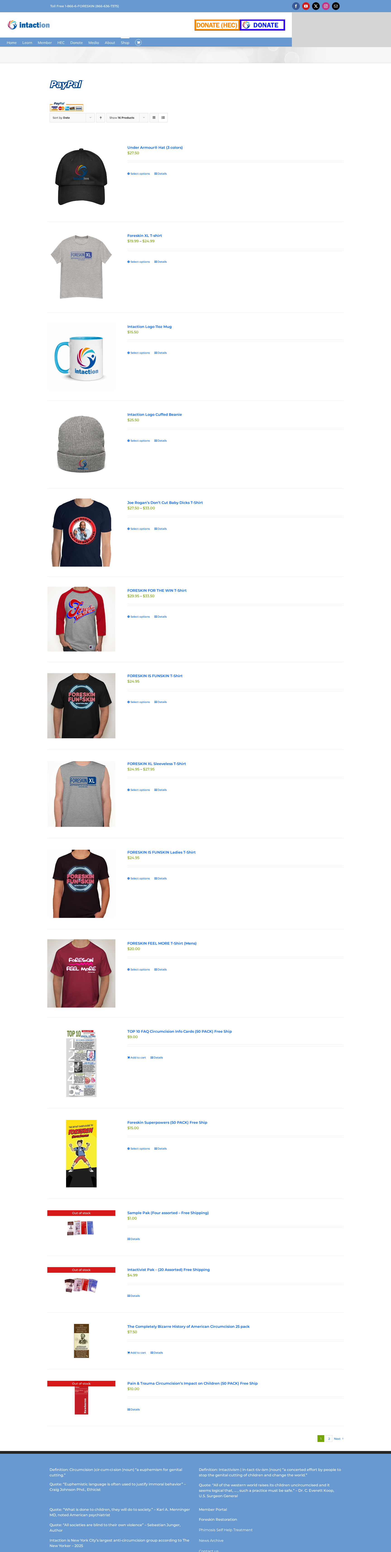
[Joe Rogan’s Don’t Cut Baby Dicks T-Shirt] (81, 532)
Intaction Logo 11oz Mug (149, 327)
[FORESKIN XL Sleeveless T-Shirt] (81, 794)
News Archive (211, 1540)
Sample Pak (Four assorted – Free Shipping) (168, 1213)
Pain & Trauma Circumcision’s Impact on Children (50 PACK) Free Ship (192, 1383)
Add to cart (138, 1057)
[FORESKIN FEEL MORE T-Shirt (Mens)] (81, 973)
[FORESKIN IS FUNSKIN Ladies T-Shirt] (81, 884)
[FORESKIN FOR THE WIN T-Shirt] (81, 619)
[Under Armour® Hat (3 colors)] (81, 177)
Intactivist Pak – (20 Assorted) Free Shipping (168, 1270)
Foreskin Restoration (218, 1519)
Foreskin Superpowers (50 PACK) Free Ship (167, 1122)
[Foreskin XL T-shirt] (81, 267)
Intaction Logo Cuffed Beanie (154, 414)
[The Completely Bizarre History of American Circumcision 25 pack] (81, 1341)
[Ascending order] (100, 117)
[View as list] (163, 117)
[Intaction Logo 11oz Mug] (81, 356)
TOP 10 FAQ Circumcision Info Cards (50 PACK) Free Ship (179, 1031)
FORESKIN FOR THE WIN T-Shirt (157, 590)
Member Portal (213, 1509)
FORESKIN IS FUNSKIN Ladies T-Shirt (161, 852)
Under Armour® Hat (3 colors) (155, 147)
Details (162, 173)
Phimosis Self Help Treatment (226, 1530)
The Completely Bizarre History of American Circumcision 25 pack (188, 1326)
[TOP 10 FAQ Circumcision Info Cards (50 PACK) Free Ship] (81, 1063)
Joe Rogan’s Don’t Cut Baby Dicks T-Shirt (165, 502)
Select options (140, 173)
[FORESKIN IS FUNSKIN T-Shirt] (81, 706)
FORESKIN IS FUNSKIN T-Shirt (155, 676)
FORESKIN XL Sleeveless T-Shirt (156, 764)
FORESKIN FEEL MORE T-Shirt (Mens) (162, 943)
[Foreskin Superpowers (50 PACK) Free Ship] (81, 1153)
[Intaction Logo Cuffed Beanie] (81, 444)
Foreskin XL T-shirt (144, 235)
